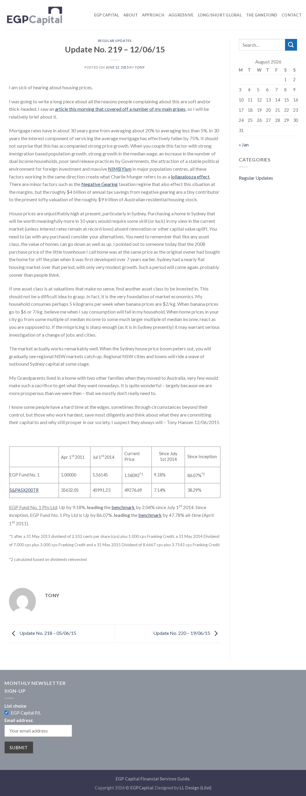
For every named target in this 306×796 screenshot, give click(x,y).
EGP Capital (106, 15)
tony (140, 67)
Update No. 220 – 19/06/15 (182, 633)
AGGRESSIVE (181, 15)
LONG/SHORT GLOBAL (220, 15)
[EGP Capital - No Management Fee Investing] (34, 15)
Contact (291, 15)
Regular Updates (114, 41)
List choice (15, 706)
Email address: (18, 720)
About (130, 15)
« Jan (244, 144)
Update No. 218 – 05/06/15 (47, 633)
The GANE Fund (261, 15)
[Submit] (291, 45)
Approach (153, 15)
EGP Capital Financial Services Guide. (153, 778)
